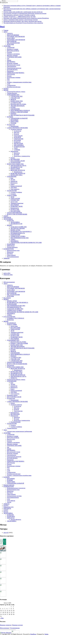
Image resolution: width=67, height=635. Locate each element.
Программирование (13, 256)
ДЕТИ (12, 197)
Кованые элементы (5, 625)
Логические (10, 365)
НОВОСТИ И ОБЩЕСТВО (15, 164)
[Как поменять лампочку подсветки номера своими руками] (3, 564)
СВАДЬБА (13, 187)
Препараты (10, 71)
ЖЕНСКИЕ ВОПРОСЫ (17, 170)
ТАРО (16, 148)
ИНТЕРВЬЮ (14, 120)
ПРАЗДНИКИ (14, 205)
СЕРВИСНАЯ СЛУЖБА (17, 236)
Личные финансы (12, 247)
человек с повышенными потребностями (19, 82)
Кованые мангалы (8, 485)
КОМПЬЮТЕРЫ (8, 249)
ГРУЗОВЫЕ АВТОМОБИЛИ (16, 36)
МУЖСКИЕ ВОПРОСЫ (17, 173)
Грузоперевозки (15, 628)
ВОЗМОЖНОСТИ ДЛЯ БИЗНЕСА (21, 231)
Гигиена (9, 52)
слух (8, 80)
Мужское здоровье (12, 63)
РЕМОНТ (13, 113)
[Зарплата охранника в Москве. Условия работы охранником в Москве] (3, 583)
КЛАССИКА (11, 38)
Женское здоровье (12, 55)
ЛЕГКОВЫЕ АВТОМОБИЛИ (16, 39)
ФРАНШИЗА (14, 241)
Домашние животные (16, 203)
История (16, 154)
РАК (8, 79)
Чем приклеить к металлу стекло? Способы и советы (19, 15)
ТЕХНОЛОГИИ (12, 190)
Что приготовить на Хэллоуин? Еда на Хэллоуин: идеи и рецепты (23, 23)
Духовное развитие (16, 129)
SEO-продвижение (9, 282)
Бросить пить (11, 439)
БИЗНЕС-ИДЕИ (15, 230)
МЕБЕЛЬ (13, 99)
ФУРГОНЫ (10, 44)
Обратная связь (8, 274)
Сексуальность (14, 189)
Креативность (14, 412)
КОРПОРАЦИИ (15, 234)
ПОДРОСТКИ (14, 209)
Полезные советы (12, 395)
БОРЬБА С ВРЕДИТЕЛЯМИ (19, 112)
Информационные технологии (16, 488)
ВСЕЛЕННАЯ (11, 323)
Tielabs (46, 634)
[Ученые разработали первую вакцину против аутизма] (3, 551)
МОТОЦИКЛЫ (11, 41)
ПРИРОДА (13, 378)
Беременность (18, 172)
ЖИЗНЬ (5, 90)
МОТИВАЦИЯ (15, 159)
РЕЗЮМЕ (13, 123)
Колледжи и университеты (22, 156)
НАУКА (5, 88)
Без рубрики (7, 297)
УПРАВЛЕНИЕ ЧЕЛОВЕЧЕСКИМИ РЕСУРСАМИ (26, 242)
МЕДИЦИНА (11, 61)
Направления (14, 126)
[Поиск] (0, 1)
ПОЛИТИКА (11, 244)
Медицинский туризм (13, 65)
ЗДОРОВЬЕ (7, 46)
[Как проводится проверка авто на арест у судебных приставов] (3, 576)
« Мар (2, 618)
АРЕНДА (10, 33)
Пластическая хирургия (14, 68)
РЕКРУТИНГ (14, 121)
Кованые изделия (17, 625)
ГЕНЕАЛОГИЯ (15, 198)
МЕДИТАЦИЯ (18, 143)
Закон (5, 430)
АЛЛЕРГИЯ (10, 47)
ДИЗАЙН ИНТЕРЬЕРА (17, 105)
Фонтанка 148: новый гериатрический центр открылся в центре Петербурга (26, 18)
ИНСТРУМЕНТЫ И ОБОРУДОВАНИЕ (22, 115)
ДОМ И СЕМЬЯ (12, 195)
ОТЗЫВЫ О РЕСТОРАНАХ (15, 318)
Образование (14, 151)
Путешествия (11, 124)
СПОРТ (5, 216)
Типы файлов (11, 500)
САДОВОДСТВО (15, 102)
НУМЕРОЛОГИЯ (19, 146)
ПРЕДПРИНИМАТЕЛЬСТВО (19, 238)
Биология (17, 153)
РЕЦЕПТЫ (10, 320)
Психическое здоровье (13, 77)
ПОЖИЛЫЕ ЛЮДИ (16, 206)
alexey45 (5, 532)
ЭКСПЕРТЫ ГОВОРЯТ (17, 228)
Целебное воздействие (13, 87)
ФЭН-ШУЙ (17, 137)
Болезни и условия (12, 49)
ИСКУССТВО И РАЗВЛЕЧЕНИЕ (17, 214)
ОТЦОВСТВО (14, 200)
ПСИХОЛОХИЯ (15, 162)
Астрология (17, 131)
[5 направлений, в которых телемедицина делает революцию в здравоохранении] (3, 544)
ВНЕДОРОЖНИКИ (13, 35)
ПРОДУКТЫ (11, 74)
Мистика (16, 132)
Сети (8, 499)
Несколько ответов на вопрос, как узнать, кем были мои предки (22, 21)
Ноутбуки (10, 253)
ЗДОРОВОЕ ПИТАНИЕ (14, 57)
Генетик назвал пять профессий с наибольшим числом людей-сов (22, 12)
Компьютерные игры (13, 250)
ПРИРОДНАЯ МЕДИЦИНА (15, 72)
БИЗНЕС (9, 225)
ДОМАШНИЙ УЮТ (13, 94)
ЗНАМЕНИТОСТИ (16, 167)
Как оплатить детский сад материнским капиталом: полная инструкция (24, 13)
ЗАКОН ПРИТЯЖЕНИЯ (14, 212)
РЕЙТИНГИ (7, 217)
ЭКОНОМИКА (8, 219)
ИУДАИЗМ (17, 140)
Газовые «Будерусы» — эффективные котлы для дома (19, 16)
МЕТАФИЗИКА (19, 145)
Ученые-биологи (12, 93)
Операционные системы (14, 496)
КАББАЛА (17, 142)
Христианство (18, 135)
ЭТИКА (12, 239)
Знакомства (13, 181)
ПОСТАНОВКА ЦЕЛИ (17, 161)
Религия (16, 134)
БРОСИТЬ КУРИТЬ (13, 50)
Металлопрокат (4, 628)
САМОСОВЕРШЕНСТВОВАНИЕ (17, 128)
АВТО (5, 32)
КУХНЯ (12, 107)
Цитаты (5, 511)
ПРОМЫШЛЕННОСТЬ (17, 233)
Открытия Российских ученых (16, 91)
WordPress (33, 634)
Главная (5, 30)
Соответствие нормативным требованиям (19, 431)
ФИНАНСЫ (10, 245)
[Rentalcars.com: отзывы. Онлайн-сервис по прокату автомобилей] (3, 570)
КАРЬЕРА (10, 116)
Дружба (12, 179)
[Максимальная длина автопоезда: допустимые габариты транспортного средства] (3, 557)
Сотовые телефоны (16, 192)
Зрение (9, 60)
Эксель (9, 502)
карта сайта (6, 273)
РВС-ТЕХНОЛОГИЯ (13, 43)
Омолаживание (11, 66)
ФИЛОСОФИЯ (15, 168)
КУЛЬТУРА (10, 220)
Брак (11, 178)
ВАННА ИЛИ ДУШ (16, 101)
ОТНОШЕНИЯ (11, 176)
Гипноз (12, 157)
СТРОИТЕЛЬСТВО (16, 96)
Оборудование (11, 255)
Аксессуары (14, 201)
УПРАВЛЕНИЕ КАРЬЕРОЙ (18, 118)
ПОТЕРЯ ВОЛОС (12, 69)
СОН (8, 83)
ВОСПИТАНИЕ (15, 211)
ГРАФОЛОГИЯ (18, 139)
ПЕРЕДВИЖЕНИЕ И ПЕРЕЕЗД (20, 110)
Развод (12, 184)
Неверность (13, 183)
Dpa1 (2, 26)
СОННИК (17, 150)
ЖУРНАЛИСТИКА (16, 175)
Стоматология (11, 85)
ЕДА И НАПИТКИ (9, 316)
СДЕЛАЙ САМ (15, 98)
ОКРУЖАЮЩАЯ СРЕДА (18, 165)
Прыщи (9, 76)
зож (8, 58)
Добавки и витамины (13, 54)
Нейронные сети (8, 507)
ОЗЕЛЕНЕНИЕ (15, 109)
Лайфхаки (6, 258)
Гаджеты (13, 194)
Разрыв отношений (16, 186)
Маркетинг (10, 252)
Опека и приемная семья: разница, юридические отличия (20, 19)
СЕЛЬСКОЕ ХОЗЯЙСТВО (18, 227)
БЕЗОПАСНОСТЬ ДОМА (18, 104)
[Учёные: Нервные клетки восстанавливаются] (3, 589)
